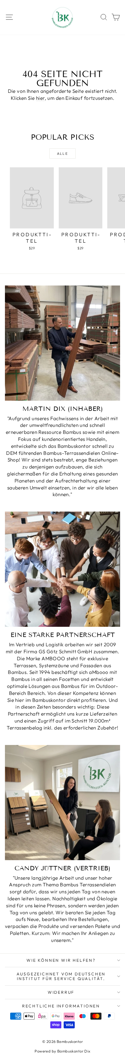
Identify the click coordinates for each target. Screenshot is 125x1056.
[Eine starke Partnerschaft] (62, 569)
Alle (62, 153)
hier (40, 98)
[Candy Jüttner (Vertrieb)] (62, 802)
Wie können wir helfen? (61, 960)
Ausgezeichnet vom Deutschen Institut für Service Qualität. (61, 976)
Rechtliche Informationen (61, 1006)
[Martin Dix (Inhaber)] (62, 343)
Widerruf (61, 992)
